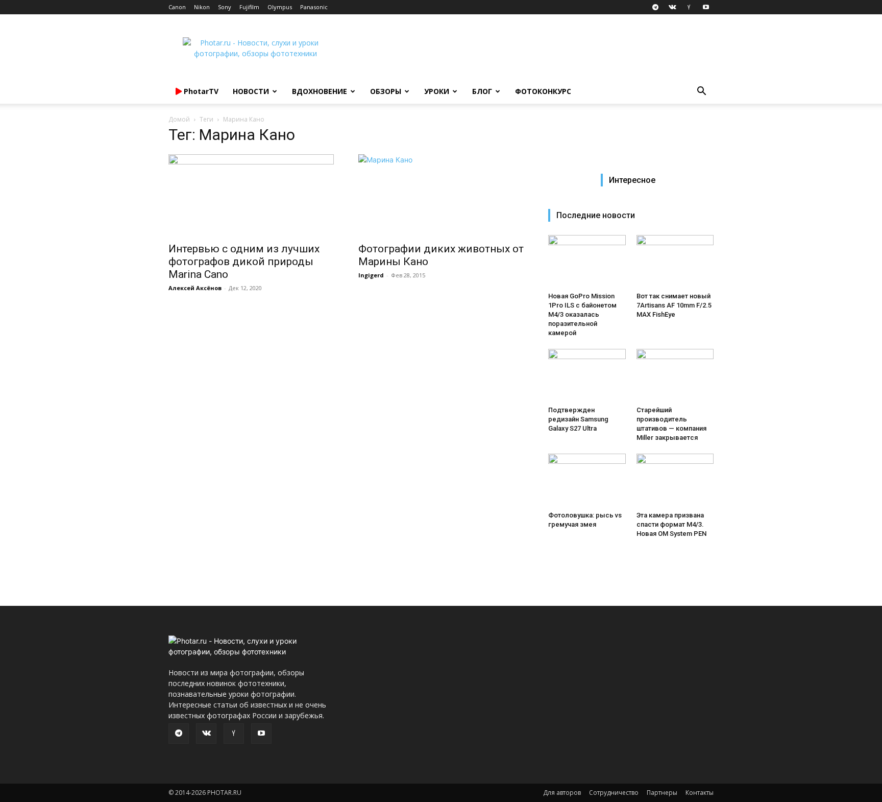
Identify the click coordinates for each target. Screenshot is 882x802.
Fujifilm (249, 7)
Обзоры (385, 91)
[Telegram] (655, 7)
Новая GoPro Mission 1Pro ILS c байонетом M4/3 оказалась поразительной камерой (582, 314)
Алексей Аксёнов (195, 288)
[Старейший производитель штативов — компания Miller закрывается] (675, 375)
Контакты (699, 792)
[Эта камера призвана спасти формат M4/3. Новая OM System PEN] (675, 480)
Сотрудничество (614, 792)
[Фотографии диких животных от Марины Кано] (441, 195)
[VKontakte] (672, 7)
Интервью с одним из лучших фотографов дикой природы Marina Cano (244, 261)
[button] (701, 92)
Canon (177, 7)
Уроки (436, 91)
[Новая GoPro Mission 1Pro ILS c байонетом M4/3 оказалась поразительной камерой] (587, 261)
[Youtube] (706, 7)
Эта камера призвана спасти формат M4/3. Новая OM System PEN (671, 524)
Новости (251, 91)
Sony (224, 7)
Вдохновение (319, 91)
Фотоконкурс (543, 91)
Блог (482, 91)
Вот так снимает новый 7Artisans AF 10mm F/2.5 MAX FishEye (674, 305)
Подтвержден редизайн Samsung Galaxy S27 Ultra (578, 419)
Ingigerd (371, 275)
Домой (179, 119)
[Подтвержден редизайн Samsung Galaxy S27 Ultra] (587, 375)
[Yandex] (689, 7)
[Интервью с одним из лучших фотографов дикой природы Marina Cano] (251, 195)
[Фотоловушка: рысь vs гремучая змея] (587, 480)
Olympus (279, 7)
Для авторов (562, 792)
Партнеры (662, 792)
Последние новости (595, 215)
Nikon (202, 7)
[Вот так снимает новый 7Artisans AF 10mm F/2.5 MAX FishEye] (675, 261)
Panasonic (314, 7)
